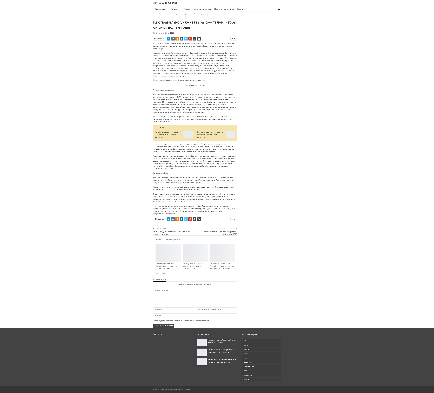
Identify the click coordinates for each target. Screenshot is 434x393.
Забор (246, 341)
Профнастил (248, 375)
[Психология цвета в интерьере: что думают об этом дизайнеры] (230, 134)
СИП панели (248, 371)
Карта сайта (157, 334)
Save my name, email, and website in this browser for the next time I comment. (182, 321)
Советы (240, 9)
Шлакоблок (247, 362)
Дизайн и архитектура (202, 9)
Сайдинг (246, 353)
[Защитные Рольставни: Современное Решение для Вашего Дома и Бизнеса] (168, 252)
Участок (187, 9)
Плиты (246, 345)
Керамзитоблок (249, 366)
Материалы (174, 9)
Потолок (246, 349)
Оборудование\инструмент (224, 9)
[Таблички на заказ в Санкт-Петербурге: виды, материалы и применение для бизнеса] (222, 252)
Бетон (246, 358)
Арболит (246, 379)
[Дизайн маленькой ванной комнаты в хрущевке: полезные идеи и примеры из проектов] (202, 361)
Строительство (160, 9)
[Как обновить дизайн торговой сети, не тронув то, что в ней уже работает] (188, 134)
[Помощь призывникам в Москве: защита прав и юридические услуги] (195, 252)
